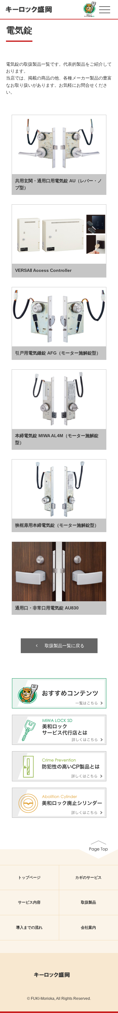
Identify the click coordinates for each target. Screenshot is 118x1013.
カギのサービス (88, 877)
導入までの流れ (29, 927)
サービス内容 (29, 902)
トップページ (29, 877)
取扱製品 (88, 902)
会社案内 (88, 927)
